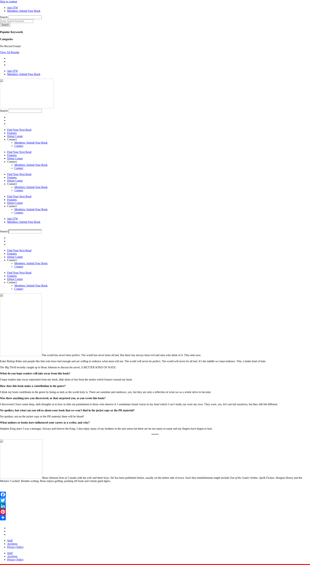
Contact (18, 145)
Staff (10, 540)
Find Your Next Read (19, 129)
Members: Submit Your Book (31, 142)
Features (12, 132)
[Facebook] (155, 494)
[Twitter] (155, 500)
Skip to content (8, 1)
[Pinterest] (155, 512)
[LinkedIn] (155, 506)
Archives (12, 543)
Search (4, 17)
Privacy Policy (15, 547)
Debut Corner (15, 136)
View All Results (9, 52)
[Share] (155, 517)
